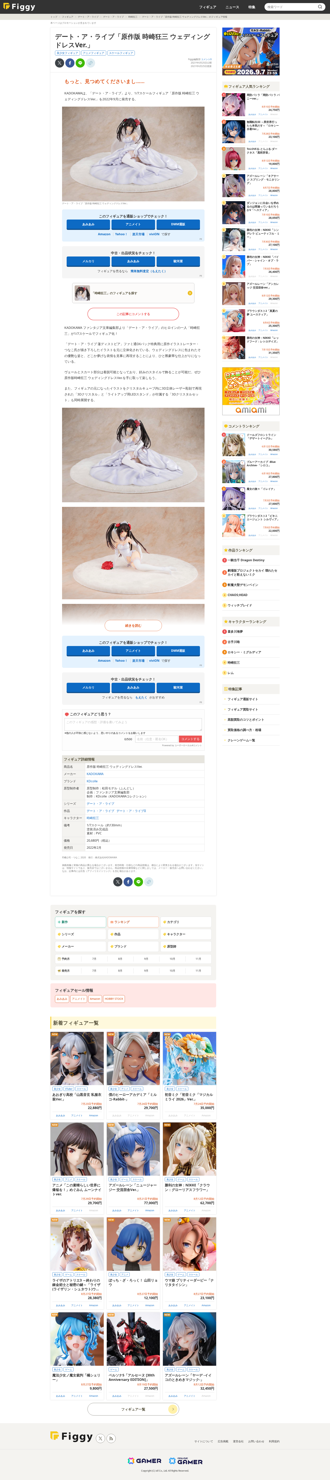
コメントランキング (243, 426)
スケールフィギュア (121, 53)
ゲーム (124, 1179)
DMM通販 (178, 224)
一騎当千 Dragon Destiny (246, 560)
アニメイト (133, 224)
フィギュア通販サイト (243, 699)
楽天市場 (138, 234)
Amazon (104, 234)
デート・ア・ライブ (88, 16)
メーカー (68, 946)
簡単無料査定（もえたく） (149, 271)
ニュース (232, 7)
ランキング (122, 922)
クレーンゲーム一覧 (241, 740)
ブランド (120, 946)
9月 (146, 959)
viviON (154, 234)
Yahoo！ (121, 234)
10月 (172, 959)
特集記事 (235, 689)
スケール (81, 1088)
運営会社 (238, 1441)
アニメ (124, 1088)
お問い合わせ (256, 1441)
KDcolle (92, 781)
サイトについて (203, 1441)
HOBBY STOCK (114, 999)
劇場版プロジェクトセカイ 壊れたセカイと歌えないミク (252, 572)
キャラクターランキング (247, 621)
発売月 (66, 970)
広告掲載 (223, 1441)
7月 (94, 959)
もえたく (141, 697)
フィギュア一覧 (133, 1409)
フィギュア (207, 7)
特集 (251, 7)
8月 (120, 959)
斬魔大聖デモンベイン (243, 585)
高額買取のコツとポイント (246, 719)
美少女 (57, 1088)
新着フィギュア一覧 (76, 1022)
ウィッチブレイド (240, 605)
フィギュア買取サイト (243, 709)
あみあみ (88, 224)
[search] (320, 7)
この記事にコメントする (133, 314)
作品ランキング (240, 550)
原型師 (171, 946)
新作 (65, 922)
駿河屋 (178, 261)
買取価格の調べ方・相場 (244, 730)
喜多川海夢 (235, 631)
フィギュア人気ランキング (249, 86)
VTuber (69, 1088)
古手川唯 (234, 642)
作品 (117, 934)
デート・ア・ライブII (131, 811)
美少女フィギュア (67, 53)
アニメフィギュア (93, 53)
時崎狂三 (133, 16)
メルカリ (88, 261)
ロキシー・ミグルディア (244, 652)
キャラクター (176, 934)
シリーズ (68, 934)
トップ (53, 16)
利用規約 (274, 1441)
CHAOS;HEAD (237, 595)
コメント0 (206, 59)
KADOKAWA (95, 774)
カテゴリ (173, 922)
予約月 (66, 959)
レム (231, 673)
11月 (198, 959)
